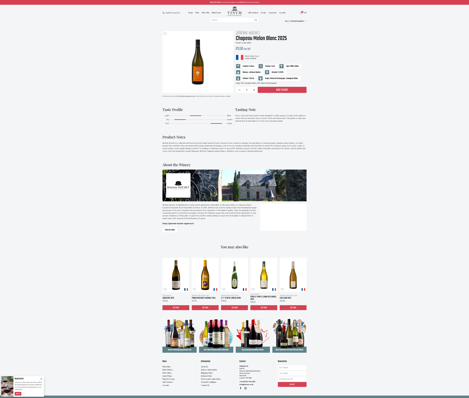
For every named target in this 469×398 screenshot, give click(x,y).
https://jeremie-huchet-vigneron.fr (178, 223)
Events (263, 13)
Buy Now (176, 307)
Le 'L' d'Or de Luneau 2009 (231, 296)
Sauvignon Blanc (292, 78)
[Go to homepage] (234, 11)
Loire (247, 58)
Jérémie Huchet (248, 33)
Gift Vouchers (253, 13)
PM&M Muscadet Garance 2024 (204, 296)
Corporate (272, 13)
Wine (197, 13)
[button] (165, 33)
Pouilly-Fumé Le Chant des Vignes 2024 (263, 297)
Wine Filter (166, 367)
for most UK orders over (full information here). (234, 2)
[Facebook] (240, 388)
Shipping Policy (207, 373)
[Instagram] (245, 388)
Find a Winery (167, 370)
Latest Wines (167, 376)
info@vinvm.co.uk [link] (246, 384)
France (253, 58)
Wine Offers (166, 373)
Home (190, 13)
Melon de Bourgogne (277, 78)
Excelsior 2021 (288, 296)
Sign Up (18, 394)
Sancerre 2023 (168, 296)
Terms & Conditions (208, 382)
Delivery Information (209, 370)
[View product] (175, 275)
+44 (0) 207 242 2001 (247, 381)
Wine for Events (168, 379)
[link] (303, 12)
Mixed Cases (216, 13)
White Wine (249, 56)
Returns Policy (206, 376)
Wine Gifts (205, 13)
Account (282, 13)
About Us (204, 367)
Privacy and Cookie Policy (211, 379)
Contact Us (205, 385)
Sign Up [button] (292, 384)
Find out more (170, 230)
